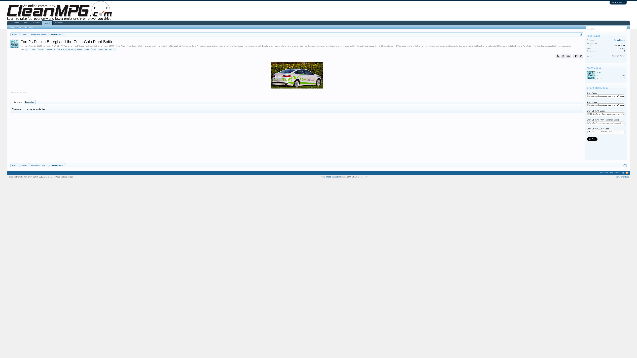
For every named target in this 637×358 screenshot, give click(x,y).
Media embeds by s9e (64, 177)
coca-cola (51, 49)
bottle (41, 49)
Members (59, 23)
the (94, 49)
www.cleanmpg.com (107, 49)
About (26, 23)
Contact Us (603, 173)
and (33, 49)
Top (622, 173)
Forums (36, 23)
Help (611, 173)
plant (87, 49)
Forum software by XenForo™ (31, 177)
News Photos (619, 40)
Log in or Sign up (618, 2)
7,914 (622, 76)
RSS (627, 173)
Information (29, 102)
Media (47, 23)
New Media (29, 27)
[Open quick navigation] (581, 34)
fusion (79, 49)
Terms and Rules (622, 177)
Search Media (15, 27)
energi (61, 49)
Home (16, 23)
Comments (18, 102)
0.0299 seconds (332, 177)
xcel (12, 92)
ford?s (70, 49)
